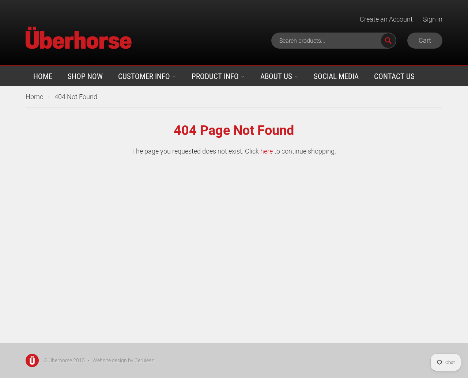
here (266, 151)
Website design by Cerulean (124, 360)
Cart (425, 40)
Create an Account (386, 19)
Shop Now (85, 76)
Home (42, 76)
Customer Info (145, 76)
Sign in (432, 19)
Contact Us (394, 76)
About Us (277, 76)
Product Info (216, 76)
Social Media (336, 76)
